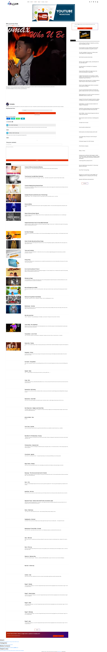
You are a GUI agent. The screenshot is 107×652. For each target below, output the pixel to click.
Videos (4, 644)
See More (84, 183)
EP (0, 644)
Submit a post (16, 641)
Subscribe (84, 28)
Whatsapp (12, 647)
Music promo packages (20, 650)
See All (37, 629)
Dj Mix (12, 644)
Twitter (9, 647)
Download (37, 113)
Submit (37, 160)
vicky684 (11, 25)
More (46, 1)
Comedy (9, 644)
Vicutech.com (59, 651)
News (39, 1)
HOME (28, 1)
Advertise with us (3, 641)
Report (7, 129)
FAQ (11, 650)
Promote (43, 1)
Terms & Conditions (3, 650)
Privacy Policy (8, 650)
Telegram (16, 647)
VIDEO (35, 1)
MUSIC (31, 1)
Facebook (5, 647)
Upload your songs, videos (10, 641)
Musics (2, 644)
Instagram (2, 647)
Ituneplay (12, 104)
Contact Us (14, 650)
